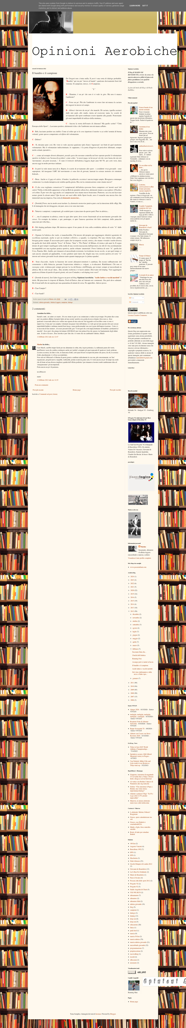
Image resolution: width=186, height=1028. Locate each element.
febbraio (136, 649)
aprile (135, 642)
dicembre (136, 614)
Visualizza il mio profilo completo (139, 558)
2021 (132, 587)
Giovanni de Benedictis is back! (145, 226)
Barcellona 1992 (135, 849)
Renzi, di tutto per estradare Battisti (139, 833)
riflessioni (133, 960)
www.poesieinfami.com (138, 567)
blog (131, 907)
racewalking (134, 954)
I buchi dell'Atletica (139, 655)
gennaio (135, 678)
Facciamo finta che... (139, 652)
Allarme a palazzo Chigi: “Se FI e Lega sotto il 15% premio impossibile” (141, 795)
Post (132, 298)
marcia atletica (135, 939)
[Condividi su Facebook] (75, 299)
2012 (132, 611)
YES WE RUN (135, 892)
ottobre (135, 621)
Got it (145, 6)
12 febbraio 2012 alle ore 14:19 (47, 380)
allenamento (134, 895)
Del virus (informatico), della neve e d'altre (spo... (142, 673)
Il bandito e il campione (140, 665)
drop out (133, 919)
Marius (39, 344)
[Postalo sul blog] (71, 299)
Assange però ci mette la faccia (142, 662)
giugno (135, 635)
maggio (135, 638)
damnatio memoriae (71, 198)
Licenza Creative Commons (137, 315)
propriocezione (135, 951)
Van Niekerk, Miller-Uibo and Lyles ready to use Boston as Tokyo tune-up (140, 763)
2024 (132, 576)
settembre (136, 624)
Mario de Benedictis (137, 875)
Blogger (113, 1014)
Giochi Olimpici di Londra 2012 (141, 864)
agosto (135, 628)
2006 (132, 700)
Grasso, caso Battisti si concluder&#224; (137, 823)
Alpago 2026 (134, 709)
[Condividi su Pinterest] (77, 299)
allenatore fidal (135, 901)
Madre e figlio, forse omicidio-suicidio (140, 828)
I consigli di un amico (146, 275)
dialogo (70, 302)
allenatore (133, 898)
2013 (132, 607)
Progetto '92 (134, 883)
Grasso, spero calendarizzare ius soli (141, 818)
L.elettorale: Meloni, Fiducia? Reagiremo (140, 813)
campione (64, 302)
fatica (132, 927)
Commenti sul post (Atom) (48, 394)
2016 (132, 597)
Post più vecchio (115, 390)
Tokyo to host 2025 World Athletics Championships (139, 748)
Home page (77, 390)
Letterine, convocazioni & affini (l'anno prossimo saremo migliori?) (146, 187)
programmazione (136, 948)
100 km (132, 843)
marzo (135, 645)
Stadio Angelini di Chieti (138, 889)
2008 (132, 693)
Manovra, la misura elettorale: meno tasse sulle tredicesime (140, 802)
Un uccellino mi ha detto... (145, 166)
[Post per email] (65, 299)
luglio (135, 631)
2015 (132, 601)
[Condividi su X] (73, 299)
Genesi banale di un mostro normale (146, 108)
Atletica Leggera (55, 302)
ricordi (132, 957)
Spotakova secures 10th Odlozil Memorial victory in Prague (141, 755)
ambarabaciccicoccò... (146, 147)
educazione (134, 924)
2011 (132, 682)
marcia (132, 933)
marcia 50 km (134, 936)
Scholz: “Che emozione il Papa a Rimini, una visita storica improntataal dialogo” (141, 788)
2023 (132, 580)
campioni (133, 910)
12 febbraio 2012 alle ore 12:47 (47, 337)
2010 (132, 686)
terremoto (133, 963)
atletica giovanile (44, 302)
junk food (133, 930)
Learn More (134, 6)
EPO (131, 852)
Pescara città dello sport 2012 (140, 880)
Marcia (141, 244)
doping (132, 916)
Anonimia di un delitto (144, 127)
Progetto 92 (134, 886)
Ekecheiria (133, 858)
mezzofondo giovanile (137, 945)
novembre (136, 617)
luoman (98, 1014)
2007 (132, 696)
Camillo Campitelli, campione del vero (145, 207)
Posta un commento (41, 385)
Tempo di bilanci (144, 255)
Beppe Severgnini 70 (137, 728)
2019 (132, 594)
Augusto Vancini (136, 846)
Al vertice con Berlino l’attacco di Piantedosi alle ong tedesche (141, 782)
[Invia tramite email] (69, 299)
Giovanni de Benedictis (138, 869)
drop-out (133, 922)
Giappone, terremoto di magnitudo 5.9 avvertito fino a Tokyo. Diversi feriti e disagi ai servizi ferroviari (141, 776)
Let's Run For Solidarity (138, 872)
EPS (131, 855)
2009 (132, 689)
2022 (132, 583)
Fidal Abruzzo (135, 861)
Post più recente (38, 390)
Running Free (137, 658)
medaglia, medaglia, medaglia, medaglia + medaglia (140, 715)
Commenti (134, 302)
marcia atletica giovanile (138, 942)
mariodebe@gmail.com (144, 357)
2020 (132, 590)
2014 (132, 604)
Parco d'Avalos (135, 878)
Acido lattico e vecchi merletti (107, 277)
